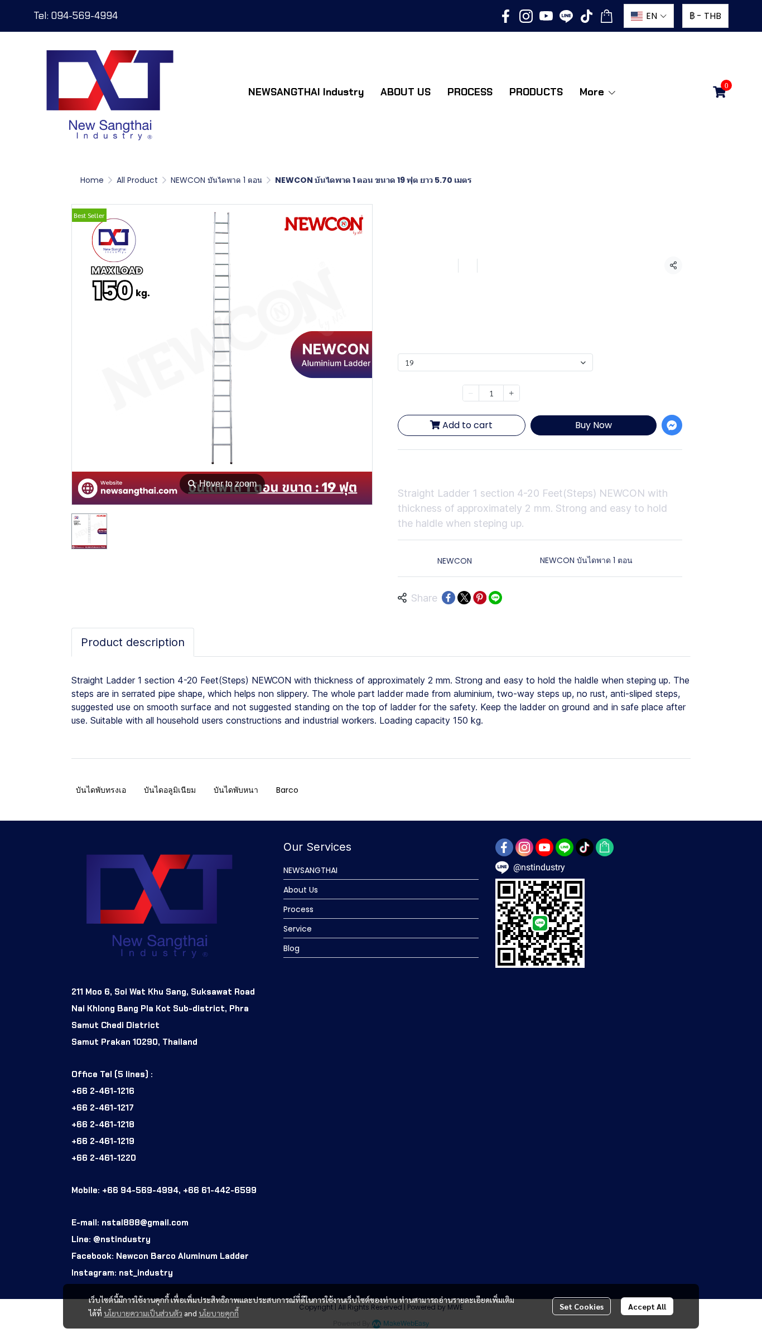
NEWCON (454, 560)
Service (297, 928)
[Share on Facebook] (448, 597)
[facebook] (506, 16)
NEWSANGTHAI (310, 870)
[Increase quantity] (511, 393)
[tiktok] (586, 16)
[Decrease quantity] (471, 393)
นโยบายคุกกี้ (219, 1313)
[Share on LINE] (495, 597)
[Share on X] (464, 597)
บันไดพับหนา (236, 790)
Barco (287, 790)
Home (92, 180)
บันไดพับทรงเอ (101, 790)
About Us (300, 889)
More (593, 92)
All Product (137, 180)
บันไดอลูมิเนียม (170, 790)
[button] (649, 16)
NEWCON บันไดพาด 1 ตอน (216, 180)
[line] (566, 16)
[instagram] (526, 16)
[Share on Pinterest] (479, 597)
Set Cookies (582, 1306)
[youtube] (546, 16)
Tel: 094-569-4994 (75, 15)
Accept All (647, 1306)
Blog (291, 948)
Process (298, 909)
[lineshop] (606, 16)
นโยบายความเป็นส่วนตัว (143, 1313)
